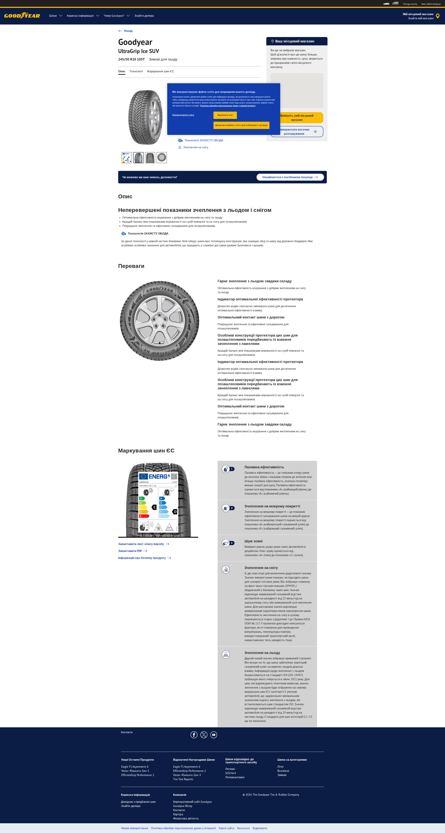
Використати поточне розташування (294, 131)
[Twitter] (204, 734)
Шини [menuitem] (52, 15)
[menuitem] (386, 3)
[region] (223, 109)
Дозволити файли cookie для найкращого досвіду (241, 125)
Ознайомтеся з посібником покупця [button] (287, 177)
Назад (128, 31)
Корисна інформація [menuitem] (80, 15)
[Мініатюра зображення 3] (150, 157)
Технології (136, 71)
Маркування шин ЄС (160, 71)
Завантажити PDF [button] (130, 551)
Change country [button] (410, 4)
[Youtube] (213, 734)
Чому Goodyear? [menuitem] (114, 15)
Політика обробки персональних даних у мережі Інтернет (228, 105)
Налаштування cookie (183, 115)
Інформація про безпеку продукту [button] (142, 558)
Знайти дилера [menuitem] (144, 15)
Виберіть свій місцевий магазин (296, 118)
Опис (121, 71)
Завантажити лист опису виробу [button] (141, 544)
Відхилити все (225, 115)
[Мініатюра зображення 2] (138, 157)
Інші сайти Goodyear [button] (431, 4)
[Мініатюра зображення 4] (162, 157)
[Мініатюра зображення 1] (127, 157)
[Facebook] (194, 734)
